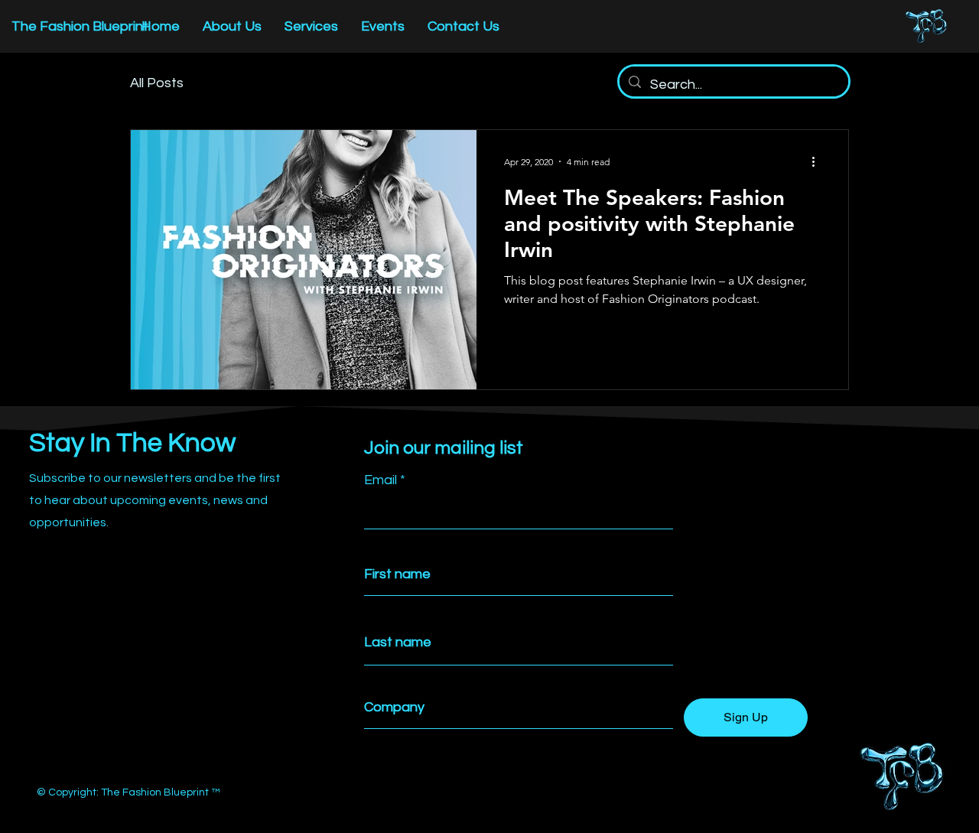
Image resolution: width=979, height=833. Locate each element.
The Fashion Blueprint (79, 26)
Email (380, 480)
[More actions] (818, 161)
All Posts (157, 83)
